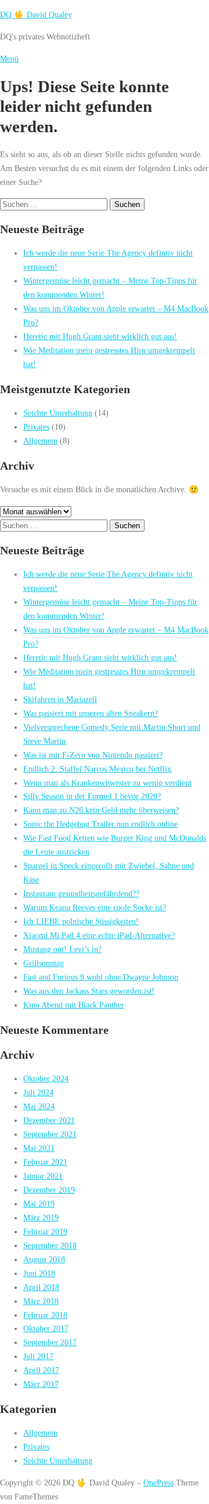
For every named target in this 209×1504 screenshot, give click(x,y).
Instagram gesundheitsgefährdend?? (81, 893)
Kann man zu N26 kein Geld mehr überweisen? (101, 810)
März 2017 (41, 1384)
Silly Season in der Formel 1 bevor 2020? (92, 796)
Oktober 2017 (46, 1328)
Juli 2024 (38, 1092)
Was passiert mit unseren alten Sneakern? (90, 713)
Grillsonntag (43, 963)
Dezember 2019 (49, 1189)
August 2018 (44, 1259)
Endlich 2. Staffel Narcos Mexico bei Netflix (97, 768)
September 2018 (50, 1245)
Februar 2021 (45, 1162)
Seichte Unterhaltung (57, 412)
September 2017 (50, 1342)
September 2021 (50, 1134)
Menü (9, 58)
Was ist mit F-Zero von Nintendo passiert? (93, 755)
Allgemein (40, 440)
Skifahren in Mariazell (60, 699)
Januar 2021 (43, 1175)
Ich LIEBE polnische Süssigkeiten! (81, 921)
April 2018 (41, 1287)
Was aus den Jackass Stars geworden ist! (88, 991)
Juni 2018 (39, 1273)
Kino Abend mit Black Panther (73, 1004)
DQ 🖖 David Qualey (36, 14)
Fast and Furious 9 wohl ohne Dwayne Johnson (100, 977)
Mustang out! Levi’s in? (62, 949)
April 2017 (41, 1370)
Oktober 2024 (46, 1078)
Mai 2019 (39, 1203)
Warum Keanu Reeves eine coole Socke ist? (94, 907)
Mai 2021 (39, 1148)
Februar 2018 (45, 1315)
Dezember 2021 (49, 1120)
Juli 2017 (38, 1356)
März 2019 (41, 1217)
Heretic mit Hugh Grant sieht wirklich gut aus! (100, 336)
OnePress (158, 1482)
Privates (36, 426)
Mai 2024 (39, 1106)
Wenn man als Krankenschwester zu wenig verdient (107, 782)
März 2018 (41, 1301)
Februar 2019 (45, 1231)
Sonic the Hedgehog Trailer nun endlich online (100, 824)
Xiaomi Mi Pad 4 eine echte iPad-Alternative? (99, 935)
